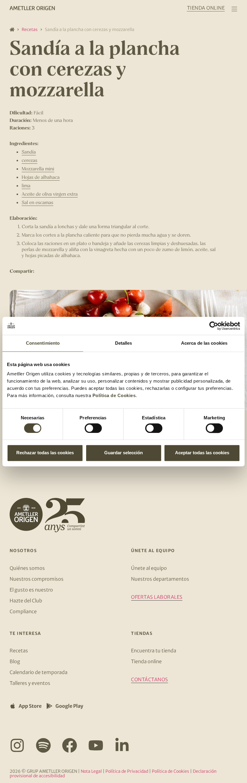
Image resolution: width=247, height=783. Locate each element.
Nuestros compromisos (37, 579)
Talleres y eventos (30, 683)
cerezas (29, 160)
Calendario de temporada (38, 672)
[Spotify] (43, 745)
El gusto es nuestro (31, 590)
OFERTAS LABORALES (156, 597)
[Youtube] (95, 745)
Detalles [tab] (123, 343)
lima (26, 185)
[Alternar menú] (234, 9)
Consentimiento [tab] (43, 343)
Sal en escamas (37, 202)
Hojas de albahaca (41, 177)
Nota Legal (91, 771)
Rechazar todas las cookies (45, 452)
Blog (15, 661)
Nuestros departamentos (160, 579)
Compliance (23, 611)
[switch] (93, 428)
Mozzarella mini (38, 168)
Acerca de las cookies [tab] (204, 343)
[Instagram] (17, 745)
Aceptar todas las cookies (202, 452)
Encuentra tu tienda (153, 651)
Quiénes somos (27, 568)
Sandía (29, 151)
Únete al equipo (149, 568)
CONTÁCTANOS (149, 679)
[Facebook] (69, 745)
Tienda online (146, 661)
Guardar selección (123, 452)
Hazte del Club (26, 601)
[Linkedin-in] (122, 745)
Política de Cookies (114, 395)
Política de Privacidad (126, 771)
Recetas (30, 29)
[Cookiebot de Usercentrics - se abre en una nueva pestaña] (213, 325)
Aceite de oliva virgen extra (50, 194)
